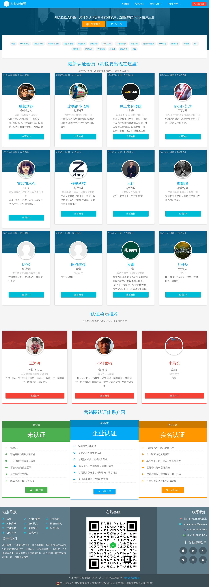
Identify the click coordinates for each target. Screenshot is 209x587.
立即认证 (106, 491)
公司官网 (54, 519)
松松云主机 (56, 523)
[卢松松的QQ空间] (183, 551)
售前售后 (33, 528)
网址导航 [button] (173, 3)
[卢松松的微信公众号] (183, 560)
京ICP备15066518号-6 (103, 583)
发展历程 (54, 528)
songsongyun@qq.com (195, 524)
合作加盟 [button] (155, 3)
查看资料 (26, 136)
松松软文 (33, 523)
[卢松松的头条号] (203, 551)
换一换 (119, 24)
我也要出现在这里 (118, 63)
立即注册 (38, 490)
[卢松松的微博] (193, 551)
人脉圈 (125, 3)
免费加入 (95, 24)
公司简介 (11, 532)
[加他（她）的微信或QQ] (34, 340)
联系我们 (33, 532)
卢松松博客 (34, 519)
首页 (8, 519)
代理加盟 (11, 528)
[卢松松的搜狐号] (193, 560)
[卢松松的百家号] (203, 560)
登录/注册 (200, 4)
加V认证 (139, 3)
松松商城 (11, 523)
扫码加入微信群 (132, 577)
